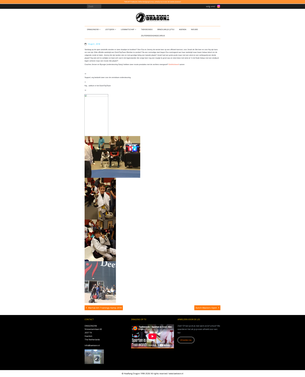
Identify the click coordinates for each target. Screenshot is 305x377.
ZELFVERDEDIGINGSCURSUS (153, 35)
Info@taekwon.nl (92, 345)
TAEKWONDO (147, 29)
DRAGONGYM (93, 29)
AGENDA (182, 29)
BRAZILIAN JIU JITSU (165, 29)
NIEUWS (194, 29)
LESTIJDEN (109, 29)
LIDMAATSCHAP (127, 29)
